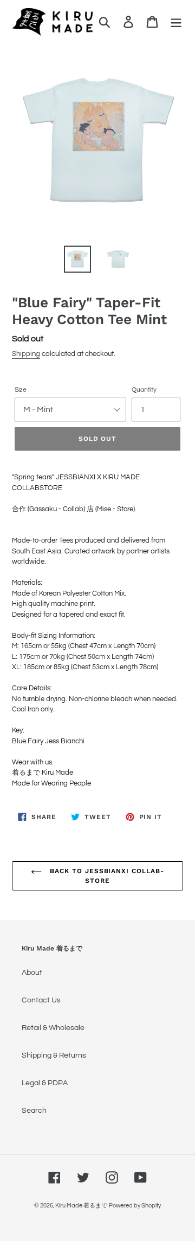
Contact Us (41, 1000)
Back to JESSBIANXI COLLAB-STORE (105, 875)
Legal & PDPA (45, 1083)
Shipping (26, 354)
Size (21, 389)
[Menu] (176, 22)
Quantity (144, 389)
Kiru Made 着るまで (81, 1206)
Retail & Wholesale (53, 1028)
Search (34, 1110)
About (32, 972)
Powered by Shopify (135, 1206)
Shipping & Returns (54, 1055)
